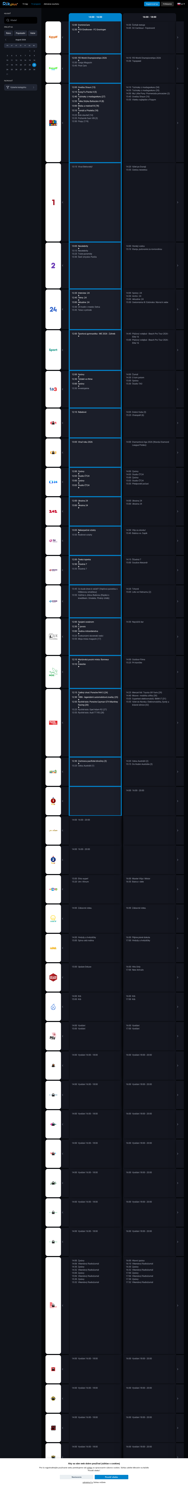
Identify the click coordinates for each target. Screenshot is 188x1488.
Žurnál (135, 374)
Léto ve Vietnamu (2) (141, 592)
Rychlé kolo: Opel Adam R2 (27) (92, 709)
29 (30, 69)
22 (30, 65)
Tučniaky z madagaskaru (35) (145, 90)
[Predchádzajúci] (65, 37)
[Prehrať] (84, 27)
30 (34, 69)
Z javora (82, 626)
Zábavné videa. (85, 908)
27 (21, 69)
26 (16, 69)
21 (25, 65)
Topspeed (136, 61)
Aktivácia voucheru (51, 4)
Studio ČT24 (83, 476)
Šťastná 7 (82, 564)
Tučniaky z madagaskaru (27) (91, 96)
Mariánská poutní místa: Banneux (93, 659)
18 (12, 65)
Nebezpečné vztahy (87, 530)
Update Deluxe (84, 967)
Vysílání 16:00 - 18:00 (88, 1055)
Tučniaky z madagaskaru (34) (145, 87)
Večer (32, 33)
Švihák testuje (138, 25)
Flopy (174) (83, 121)
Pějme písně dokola (141, 937)
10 (7, 60)
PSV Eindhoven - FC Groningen (92, 29)
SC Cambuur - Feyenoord (143, 28)
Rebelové (82, 412)
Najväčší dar (138, 622)
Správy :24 (137, 293)
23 (34, 65)
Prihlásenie (167, 4)
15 (30, 60)
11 (12, 60)
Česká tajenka (84, 559)
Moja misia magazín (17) (89, 639)
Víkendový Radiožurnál (88, 1263)
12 (16, 60)
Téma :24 (82, 297)
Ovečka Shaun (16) (141, 96)
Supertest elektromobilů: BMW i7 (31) (149, 698)
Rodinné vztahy (85, 535)
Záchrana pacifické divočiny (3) (92, 761)
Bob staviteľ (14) (85, 115)
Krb (79, 996)
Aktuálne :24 (83, 302)
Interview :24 (84, 293)
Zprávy (81, 471)
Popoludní (20, 33)
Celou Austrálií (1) (86, 765)
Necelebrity (83, 246)
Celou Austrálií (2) (140, 761)
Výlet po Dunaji (139, 166)
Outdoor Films (138, 659)
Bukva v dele (138, 881)
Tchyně (135, 589)
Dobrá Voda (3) (139, 412)
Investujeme (83, 388)
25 (12, 69)
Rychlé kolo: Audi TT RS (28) (91, 712)
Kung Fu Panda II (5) (87, 92)
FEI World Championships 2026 (92, 58)
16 (34, 60)
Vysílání (81, 1025)
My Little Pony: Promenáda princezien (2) (151, 93)
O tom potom (138, 377)
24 (7, 69)
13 (21, 60)
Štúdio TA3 (137, 384)
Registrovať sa (152, 4)
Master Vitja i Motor (141, 878)
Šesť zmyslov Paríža (87, 257)
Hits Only (136, 967)
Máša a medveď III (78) (88, 106)
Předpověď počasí (140, 484)
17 (7, 65)
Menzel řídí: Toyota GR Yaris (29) (147, 692)
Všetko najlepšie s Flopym (144, 99)
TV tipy (25, 4)
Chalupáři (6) (138, 415)
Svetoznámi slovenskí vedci (90, 636)
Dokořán (82, 664)
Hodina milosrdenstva (88, 631)
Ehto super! (83, 878)
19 (16, 65)
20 (21, 65)
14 (25, 60)
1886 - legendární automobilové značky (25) (98, 697)
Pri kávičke (137, 662)
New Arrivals (138, 970)
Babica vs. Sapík (139, 533)
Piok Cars (82, 65)
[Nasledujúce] (180, 37)
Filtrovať (8, 80)
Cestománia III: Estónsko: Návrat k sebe (150, 302)
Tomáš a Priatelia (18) (88, 110)
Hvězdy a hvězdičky (87, 937)
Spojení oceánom (86, 622)
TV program (36, 4)
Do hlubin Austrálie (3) (142, 764)
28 (25, 69)
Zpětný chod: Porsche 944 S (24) (93, 692)
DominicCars (84, 25)
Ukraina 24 (83, 501)
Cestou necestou (139, 170)
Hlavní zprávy (138, 1260)
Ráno (8, 33)
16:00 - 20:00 (138, 790)
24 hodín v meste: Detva (89, 307)
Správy (81, 374)
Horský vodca (138, 246)
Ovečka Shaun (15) (86, 87)
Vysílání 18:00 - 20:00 (142, 1055)
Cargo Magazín (85, 62)
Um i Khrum (83, 881)
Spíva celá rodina (86, 940)
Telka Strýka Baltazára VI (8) (91, 101)
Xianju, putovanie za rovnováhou (147, 249)
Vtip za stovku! (139, 530)
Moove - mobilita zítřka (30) (144, 695)
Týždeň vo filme (85, 379)
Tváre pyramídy (85, 254)
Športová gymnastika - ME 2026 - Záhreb (96, 333)
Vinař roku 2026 (85, 442)
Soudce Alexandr (140, 562)
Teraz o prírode (85, 310)
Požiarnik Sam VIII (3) (88, 118)
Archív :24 (136, 296)
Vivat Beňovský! (85, 166)
